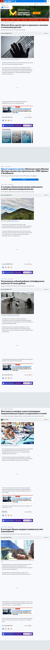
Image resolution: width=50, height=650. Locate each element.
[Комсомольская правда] (9, 1)
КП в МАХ (41, 19)
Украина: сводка (24, 19)
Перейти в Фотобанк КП (14, 59)
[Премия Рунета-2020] (15, 1)
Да (2, 7)
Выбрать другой (6, 7)
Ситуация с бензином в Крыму (33, 19)
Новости (7, 19)
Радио (37, 3)
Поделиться (46, 33)
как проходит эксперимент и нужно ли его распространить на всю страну (22, 110)
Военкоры (18, 19)
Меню (1, 1)
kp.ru (31, 117)
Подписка (47, 3)
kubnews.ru (17, 452)
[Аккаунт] (48, 1)
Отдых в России (47, 19)
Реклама (41, 3)
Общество (2, 166)
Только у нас (13, 19)
